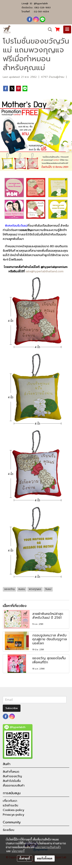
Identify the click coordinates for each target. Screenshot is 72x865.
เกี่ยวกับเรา (10, 801)
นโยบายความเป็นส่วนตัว (48, 847)
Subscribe (12, 708)
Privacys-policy (13, 814)
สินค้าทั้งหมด (11, 772)
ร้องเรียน (8, 830)
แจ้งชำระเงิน (10, 805)
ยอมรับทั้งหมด (44, 858)
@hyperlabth (41, 3)
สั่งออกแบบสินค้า (14, 785)
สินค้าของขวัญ (12, 776)
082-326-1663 (42, 7)
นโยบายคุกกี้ (18, 851)
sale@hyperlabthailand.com (44, 271)
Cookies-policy (13, 810)
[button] (48, 29)
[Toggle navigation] (67, 29)
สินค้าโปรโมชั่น (12, 781)
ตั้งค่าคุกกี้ (24, 858)
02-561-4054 (41, 11)
